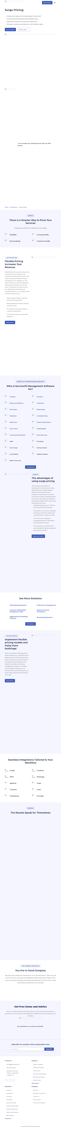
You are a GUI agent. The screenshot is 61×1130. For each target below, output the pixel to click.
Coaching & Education (12, 1106)
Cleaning (12, 396)
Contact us (36, 1096)
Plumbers (40, 396)
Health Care (13, 422)
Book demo (10, 322)
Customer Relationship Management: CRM (18, 611)
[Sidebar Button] (55, 2)
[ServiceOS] (14, 3)
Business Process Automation (43, 611)
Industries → (8, 1118)
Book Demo (47, 2)
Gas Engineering (42, 416)
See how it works (38, 536)
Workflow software (38, 1067)
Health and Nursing (11, 1109)
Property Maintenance (44, 422)
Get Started (9, 681)
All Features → (36, 1083)
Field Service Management (46, 605)
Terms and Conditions (39, 1102)
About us (35, 1090)
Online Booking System (18, 605)
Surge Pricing (37, 1080)
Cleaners (8, 1090)
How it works (10, 29)
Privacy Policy (37, 1099)
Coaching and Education (17, 435)
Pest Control (14, 428)
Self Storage (14, 448)
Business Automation (39, 1077)
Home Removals (42, 435)
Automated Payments (44, 617)
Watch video (23, 29)
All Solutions (30, 624)
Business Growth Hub (39, 1093)
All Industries (30, 467)
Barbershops (41, 409)
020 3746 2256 (11, 1067)
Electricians (13, 409)
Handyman (13, 416)
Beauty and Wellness (16, 403)
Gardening (40, 403)
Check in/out (36, 1070)
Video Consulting (38, 1064)
